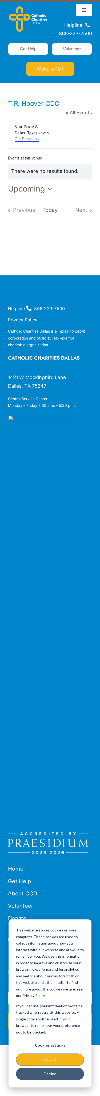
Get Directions (27, 138)
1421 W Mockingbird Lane (37, 377)
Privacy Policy (22, 319)
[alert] (50, 171)
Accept (50, 1059)
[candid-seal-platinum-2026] (38, 418)
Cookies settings (50, 1045)
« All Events (79, 112)
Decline (50, 1073)
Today (50, 210)
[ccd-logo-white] (28, 6)
